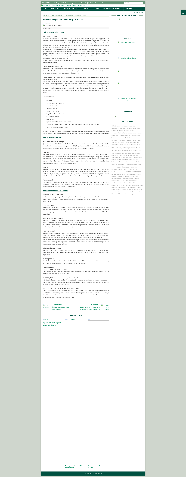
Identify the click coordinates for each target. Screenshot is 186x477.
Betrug (138, 140)
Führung (129, 155)
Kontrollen (123, 172)
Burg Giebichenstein (126, 169)
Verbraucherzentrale (132, 181)
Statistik (115, 144)
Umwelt (137, 128)
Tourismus (132, 126)
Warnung (126, 148)
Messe (138, 145)
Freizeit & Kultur (70, 9)
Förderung (114, 194)
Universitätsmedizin (124, 142)
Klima (119, 151)
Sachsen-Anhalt (125, 135)
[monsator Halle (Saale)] (127, 53)
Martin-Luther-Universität (127, 183)
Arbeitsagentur (116, 169)
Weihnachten (124, 126)
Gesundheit (124, 151)
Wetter (116, 135)
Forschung (135, 155)
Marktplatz (124, 133)
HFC (113, 142)
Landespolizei (133, 164)
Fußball (138, 162)
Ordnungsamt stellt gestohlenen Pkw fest (98, 466)
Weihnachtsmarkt (132, 138)
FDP (139, 153)
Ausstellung (134, 153)
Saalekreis (115, 172)
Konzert (135, 169)
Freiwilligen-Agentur (117, 130)
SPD (125, 174)
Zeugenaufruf (119, 164)
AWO (126, 140)
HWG (117, 148)
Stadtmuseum (122, 155)
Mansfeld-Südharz (121, 189)
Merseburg (115, 155)
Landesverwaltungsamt (118, 140)
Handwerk (139, 187)
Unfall (136, 176)
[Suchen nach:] (133, 3)
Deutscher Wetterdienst (134, 174)
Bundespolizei (116, 133)
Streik (113, 164)
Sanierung (130, 189)
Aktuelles (55, 9)
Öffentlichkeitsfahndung (125, 194)
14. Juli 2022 (47, 23)
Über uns (128, 9)
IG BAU (135, 167)
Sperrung (136, 178)
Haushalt (114, 183)
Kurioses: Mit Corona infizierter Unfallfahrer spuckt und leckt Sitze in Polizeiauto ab (52, 324)
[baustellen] (127, 34)
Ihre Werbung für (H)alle (112, 9)
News (126, 164)
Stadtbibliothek (116, 157)
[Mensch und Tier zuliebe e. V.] (127, 107)
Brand (118, 126)
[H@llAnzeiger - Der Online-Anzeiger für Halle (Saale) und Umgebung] (63, 5)
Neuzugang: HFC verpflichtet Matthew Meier (74, 466)
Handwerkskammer (118, 174)
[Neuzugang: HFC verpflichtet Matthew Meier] (75, 391)
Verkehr (120, 145)
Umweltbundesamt (119, 153)
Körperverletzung (124, 187)
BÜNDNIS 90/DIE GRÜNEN (118, 181)
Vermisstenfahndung (127, 178)
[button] (183, 12)
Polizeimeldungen (133, 172)
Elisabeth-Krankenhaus (129, 145)
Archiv (96, 9)
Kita (129, 133)
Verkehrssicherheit (129, 130)
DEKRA (113, 148)
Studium (136, 185)
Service (85, 9)
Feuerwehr (133, 162)
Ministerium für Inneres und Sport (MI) (123, 185)
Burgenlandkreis (121, 167)
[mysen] (127, 94)
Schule (130, 159)
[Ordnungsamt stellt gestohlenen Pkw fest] (98, 391)
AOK (118, 183)
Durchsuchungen (116, 178)
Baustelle (128, 153)
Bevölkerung (115, 176)
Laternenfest (129, 167)
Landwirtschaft (132, 140)
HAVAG (114, 126)
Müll (113, 135)
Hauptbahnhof (123, 176)
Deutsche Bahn (134, 142)
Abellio (141, 185)
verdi (116, 142)
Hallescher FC (115, 187)
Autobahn (132, 148)
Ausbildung (139, 183)
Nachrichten (140, 133)
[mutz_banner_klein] (127, 117)
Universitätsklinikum (117, 128)
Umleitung (124, 157)
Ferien (113, 189)
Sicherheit (125, 159)
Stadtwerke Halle (129, 128)
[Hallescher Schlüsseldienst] (127, 66)
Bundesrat (133, 133)
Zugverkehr (131, 176)
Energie (121, 148)
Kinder (125, 138)
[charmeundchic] (127, 78)
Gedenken (133, 187)
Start (45, 9)
